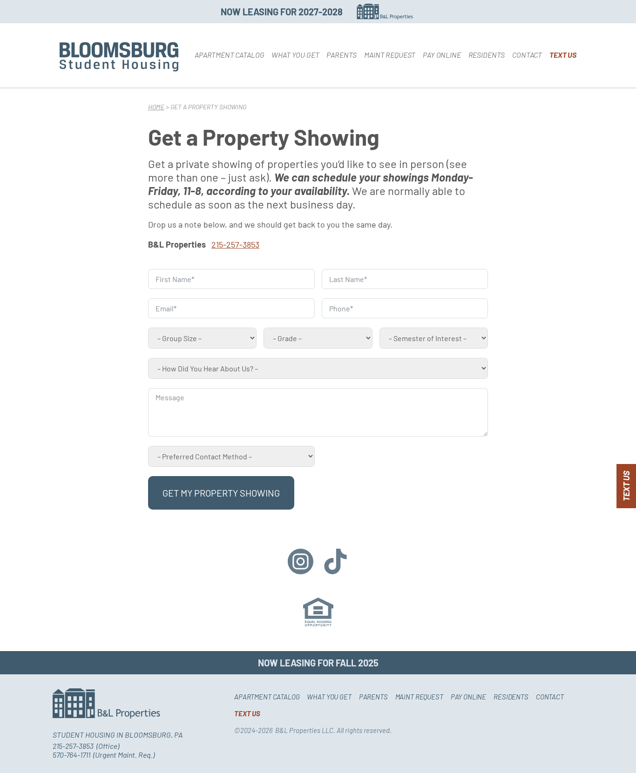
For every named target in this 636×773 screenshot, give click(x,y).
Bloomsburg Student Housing (119, 57)
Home (156, 107)
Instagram (300, 561)
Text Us (562, 54)
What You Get (295, 54)
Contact (527, 54)
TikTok (335, 561)
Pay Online (441, 54)
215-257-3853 (235, 244)
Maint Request (389, 54)
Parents (341, 54)
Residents (486, 54)
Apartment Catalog (229, 54)
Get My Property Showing (221, 492)
